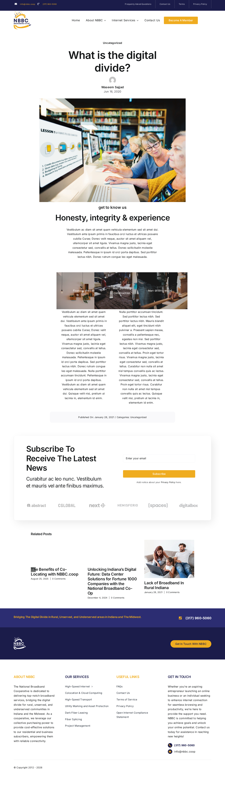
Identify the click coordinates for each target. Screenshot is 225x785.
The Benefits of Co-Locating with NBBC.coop (54, 572)
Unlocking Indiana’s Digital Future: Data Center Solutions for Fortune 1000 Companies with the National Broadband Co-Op (112, 581)
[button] (33, 569)
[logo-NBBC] (22, 13)
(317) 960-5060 (50, 4)
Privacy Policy (168, 482)
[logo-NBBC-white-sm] (20, 638)
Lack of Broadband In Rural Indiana (164, 585)
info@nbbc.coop (27, 4)
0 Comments (59, 578)
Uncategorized (112, 43)
